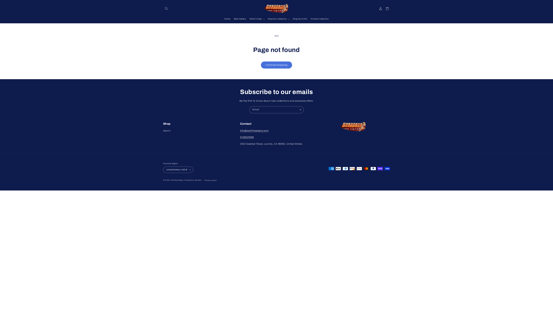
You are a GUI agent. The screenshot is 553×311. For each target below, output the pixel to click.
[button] (166, 8)
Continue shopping (277, 65)
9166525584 (247, 137)
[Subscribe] (300, 109)
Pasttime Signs (177, 180)
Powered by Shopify (192, 180)
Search (167, 131)
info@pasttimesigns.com (254, 130)
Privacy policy (210, 180)
